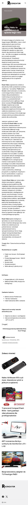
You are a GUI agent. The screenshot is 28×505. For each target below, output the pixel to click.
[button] (3, 3)
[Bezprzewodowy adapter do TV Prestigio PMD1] (14, 460)
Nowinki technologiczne (10, 342)
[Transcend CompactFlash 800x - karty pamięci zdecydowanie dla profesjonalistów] (14, 396)
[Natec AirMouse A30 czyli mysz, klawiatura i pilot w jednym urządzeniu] (14, 366)
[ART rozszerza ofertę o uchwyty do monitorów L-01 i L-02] (14, 429)
